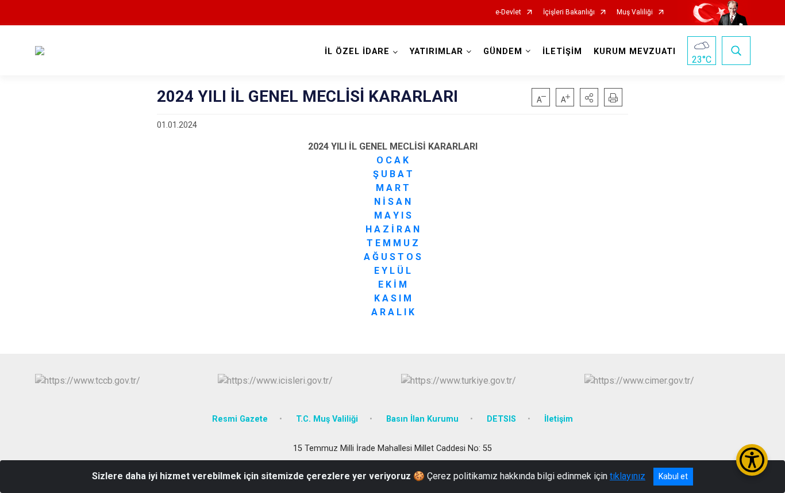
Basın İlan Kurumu (422, 419)
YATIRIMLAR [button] (436, 51)
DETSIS (501, 419)
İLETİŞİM (562, 51)
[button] (589, 97)
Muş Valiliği (635, 12)
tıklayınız (627, 476)
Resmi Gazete (240, 419)
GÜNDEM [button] (502, 51)
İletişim (558, 419)
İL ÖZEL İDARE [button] (357, 51)
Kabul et (673, 476)
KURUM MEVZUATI (635, 51)
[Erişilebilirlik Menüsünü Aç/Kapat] (752, 460)
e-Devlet (508, 12)
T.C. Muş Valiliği (327, 419)
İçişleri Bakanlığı (569, 12)
